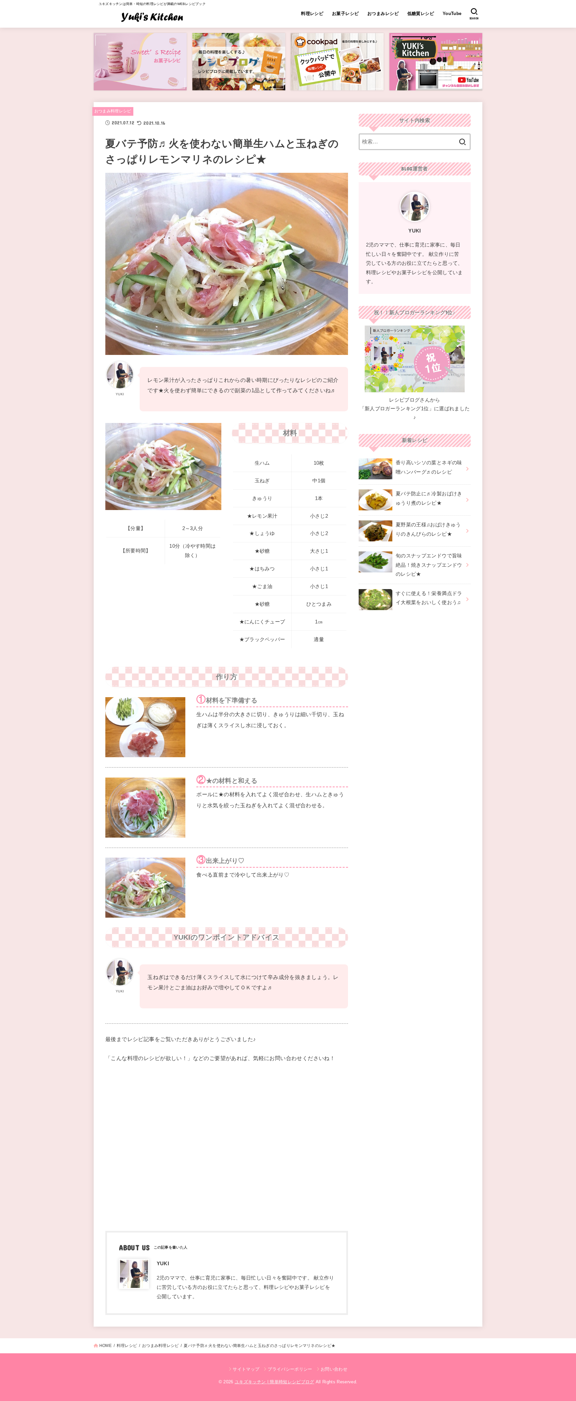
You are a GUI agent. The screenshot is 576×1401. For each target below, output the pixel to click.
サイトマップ (246, 1369)
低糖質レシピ (420, 13)
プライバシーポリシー (290, 1369)
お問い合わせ (334, 1369)
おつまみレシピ (383, 13)
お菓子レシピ (345, 13)
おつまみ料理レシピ (112, 111)
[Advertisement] (226, 1146)
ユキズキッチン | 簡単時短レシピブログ (274, 1381)
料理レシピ (312, 13)
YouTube (452, 13)
